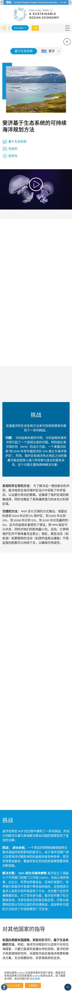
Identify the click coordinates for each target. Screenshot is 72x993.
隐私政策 (35, 978)
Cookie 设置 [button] (14, 985)
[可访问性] (4, 987)
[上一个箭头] (1, 2)
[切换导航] (67, 27)
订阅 (35, 28)
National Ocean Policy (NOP (20, 241)
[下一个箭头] (70, 2)
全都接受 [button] (33, 985)
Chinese (18, 27)
